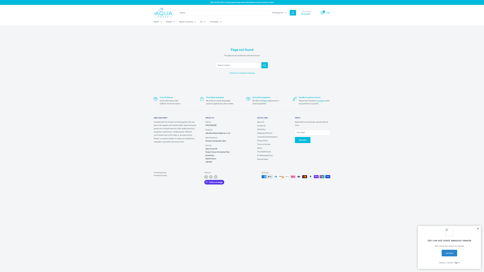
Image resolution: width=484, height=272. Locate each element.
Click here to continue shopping (242, 73)
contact (321, 101)
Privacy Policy (262, 141)
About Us (260, 122)
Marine (156, 22)
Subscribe (303, 140)
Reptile (169, 22)
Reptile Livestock (186, 22)
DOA (265, 101)
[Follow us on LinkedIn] (215, 177)
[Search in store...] (264, 65)
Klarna (259, 148)
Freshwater (214, 22)
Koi (201, 22)
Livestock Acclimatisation (267, 137)
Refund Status (262, 159)
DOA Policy (261, 129)
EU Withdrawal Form (265, 155)
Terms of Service (263, 144)
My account (306, 14)
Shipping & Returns (264, 133)
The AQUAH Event (264, 152)
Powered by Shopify (160, 175)
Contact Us (261, 126)
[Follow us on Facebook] (206, 177)
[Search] (293, 12)
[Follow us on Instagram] (211, 177)
